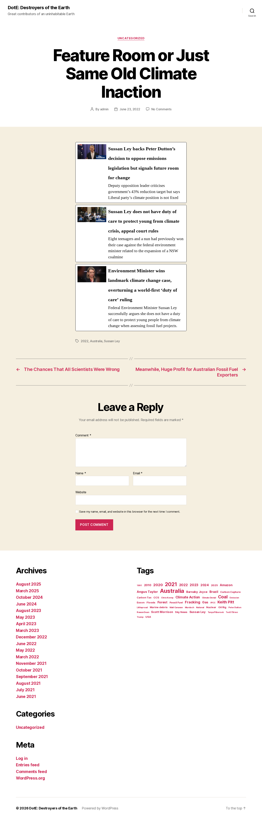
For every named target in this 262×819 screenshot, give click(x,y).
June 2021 (26, 696)
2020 (158, 585)
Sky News (181, 612)
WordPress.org (30, 778)
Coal (223, 597)
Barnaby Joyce (197, 592)
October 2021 (29, 670)
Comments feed (31, 771)
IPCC (212, 602)
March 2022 (27, 657)
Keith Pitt (226, 602)
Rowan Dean (143, 612)
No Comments (161, 109)
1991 (139, 585)
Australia (96, 341)
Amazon (226, 585)
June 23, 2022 (129, 109)
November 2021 (31, 663)
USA (148, 616)
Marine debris (159, 607)
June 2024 (26, 604)
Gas (205, 602)
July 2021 (25, 689)
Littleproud (142, 607)
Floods (151, 602)
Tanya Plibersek (216, 612)
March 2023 (27, 630)
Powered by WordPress (100, 808)
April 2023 (26, 623)
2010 (147, 585)
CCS (156, 597)
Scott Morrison (162, 612)
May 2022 (25, 650)
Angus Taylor (147, 592)
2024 (204, 585)
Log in (21, 758)
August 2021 (28, 683)
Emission (234, 597)
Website (80, 492)
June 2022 (26, 643)
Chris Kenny (167, 597)
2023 (194, 585)
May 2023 (25, 617)
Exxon (141, 602)
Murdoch (189, 607)
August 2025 (28, 584)
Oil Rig (222, 607)
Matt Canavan (176, 607)
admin (104, 109)
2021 (171, 584)
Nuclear (211, 607)
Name (80, 473)
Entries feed (28, 765)
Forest (162, 602)
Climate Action (187, 597)
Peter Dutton (234, 607)
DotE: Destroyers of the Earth (38, 7)
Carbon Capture (230, 591)
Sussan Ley (112, 341)
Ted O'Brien (232, 612)
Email (138, 473)
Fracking (192, 602)
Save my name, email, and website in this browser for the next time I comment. (129, 511)
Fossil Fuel (176, 602)
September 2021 (32, 676)
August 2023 (28, 610)
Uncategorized (131, 38)
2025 (214, 585)
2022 (84, 341)
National (200, 607)
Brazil (213, 592)
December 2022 (31, 637)
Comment (83, 435)
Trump (140, 617)
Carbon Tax (144, 597)
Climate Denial (209, 597)
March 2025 (27, 590)
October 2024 (29, 597)
